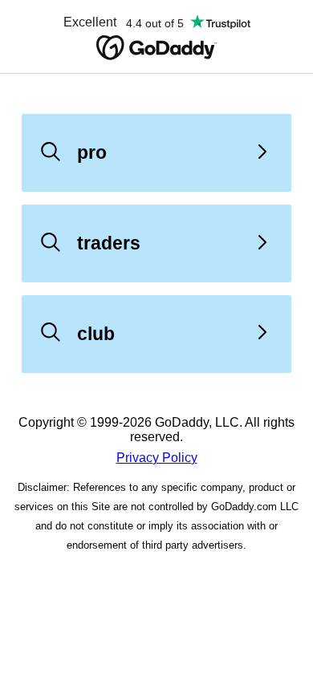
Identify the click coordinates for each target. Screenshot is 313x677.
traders (108, 243)
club (96, 333)
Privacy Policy (156, 457)
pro (92, 152)
